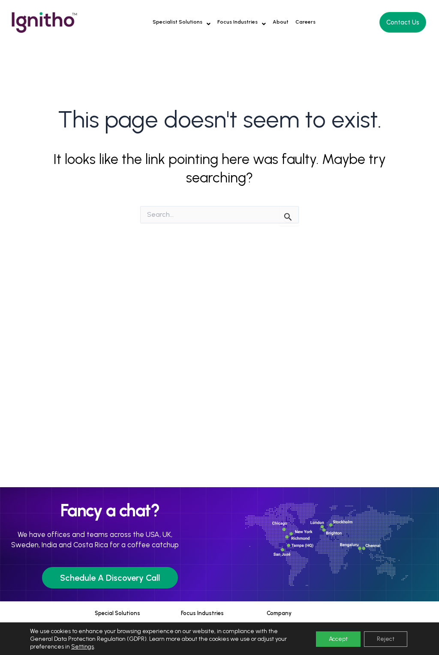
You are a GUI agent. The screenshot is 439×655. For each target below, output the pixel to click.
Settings (82, 646)
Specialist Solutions (177, 22)
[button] (181, 22)
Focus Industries (237, 22)
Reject (385, 639)
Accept (338, 639)
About (281, 22)
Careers (305, 22)
